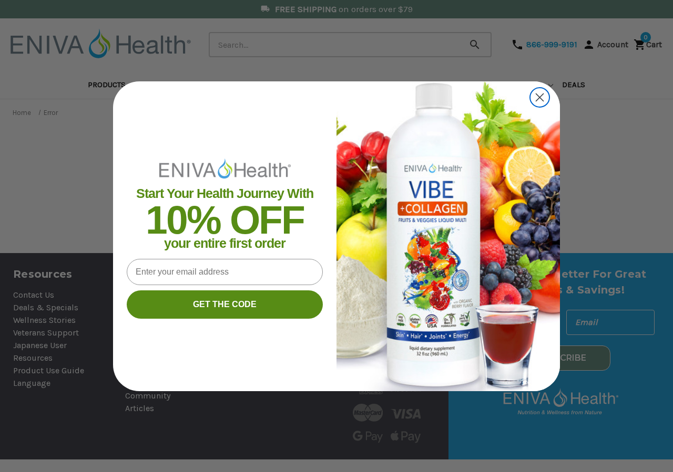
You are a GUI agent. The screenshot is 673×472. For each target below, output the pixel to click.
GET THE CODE (225, 304)
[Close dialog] (540, 97)
